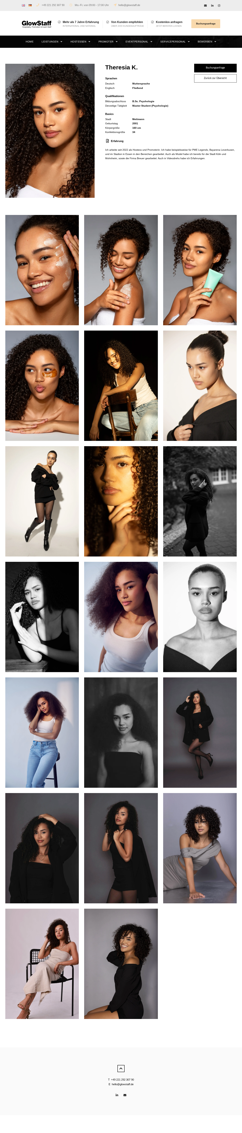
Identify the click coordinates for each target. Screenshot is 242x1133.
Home (29, 41)
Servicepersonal (173, 41)
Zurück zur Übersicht (215, 78)
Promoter (106, 41)
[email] (205, 5)
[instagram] (219, 5)
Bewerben (205, 41)
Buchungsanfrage (205, 23)
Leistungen (50, 41)
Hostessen (78, 41)
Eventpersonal (137, 41)
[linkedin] (212, 5)
